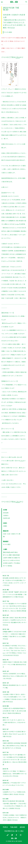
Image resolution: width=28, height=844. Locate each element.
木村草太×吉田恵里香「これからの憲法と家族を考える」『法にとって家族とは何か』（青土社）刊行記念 (15, 676)
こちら (18, 57)
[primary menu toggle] (2, 2)
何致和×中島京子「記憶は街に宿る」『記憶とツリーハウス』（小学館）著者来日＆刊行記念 (14, 664)
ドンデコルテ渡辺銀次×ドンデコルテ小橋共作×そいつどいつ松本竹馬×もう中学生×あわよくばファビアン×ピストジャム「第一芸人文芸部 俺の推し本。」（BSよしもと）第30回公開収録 (15, 607)
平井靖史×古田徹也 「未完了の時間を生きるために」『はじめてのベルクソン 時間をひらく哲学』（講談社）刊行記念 (15, 817)
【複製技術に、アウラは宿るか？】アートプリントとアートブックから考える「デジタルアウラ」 (14, 784)
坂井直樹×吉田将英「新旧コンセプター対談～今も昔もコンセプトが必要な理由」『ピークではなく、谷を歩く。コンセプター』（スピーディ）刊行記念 (14, 581)
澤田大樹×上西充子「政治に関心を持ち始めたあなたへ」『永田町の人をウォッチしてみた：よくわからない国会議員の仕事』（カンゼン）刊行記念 (15, 621)
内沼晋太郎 (6, 518)
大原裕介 (5, 515)
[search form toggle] (26, 2)
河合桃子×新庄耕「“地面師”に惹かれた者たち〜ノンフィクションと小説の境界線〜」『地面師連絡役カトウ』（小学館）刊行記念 (14, 594)
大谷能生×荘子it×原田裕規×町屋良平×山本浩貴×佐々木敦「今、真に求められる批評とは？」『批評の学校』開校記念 (14, 711)
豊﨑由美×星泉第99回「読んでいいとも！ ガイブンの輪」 (15, 686)
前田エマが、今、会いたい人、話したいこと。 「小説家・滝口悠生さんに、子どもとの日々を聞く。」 (14, 722)
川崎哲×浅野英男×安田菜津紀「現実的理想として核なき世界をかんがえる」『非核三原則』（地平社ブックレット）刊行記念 (15, 745)
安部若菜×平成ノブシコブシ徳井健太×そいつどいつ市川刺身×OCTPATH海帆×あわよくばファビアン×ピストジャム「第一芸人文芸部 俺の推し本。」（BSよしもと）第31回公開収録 (15, 759)
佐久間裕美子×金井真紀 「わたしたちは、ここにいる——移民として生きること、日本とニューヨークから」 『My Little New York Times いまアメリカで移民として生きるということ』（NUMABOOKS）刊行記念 (14, 650)
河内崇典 (5, 512)
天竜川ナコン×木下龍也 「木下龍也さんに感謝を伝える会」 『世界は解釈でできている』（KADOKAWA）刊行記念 (15, 774)
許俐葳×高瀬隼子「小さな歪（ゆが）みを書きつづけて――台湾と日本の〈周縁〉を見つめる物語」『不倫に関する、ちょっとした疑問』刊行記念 (14, 635)
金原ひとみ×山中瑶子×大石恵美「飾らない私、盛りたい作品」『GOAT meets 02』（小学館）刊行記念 (14, 734)
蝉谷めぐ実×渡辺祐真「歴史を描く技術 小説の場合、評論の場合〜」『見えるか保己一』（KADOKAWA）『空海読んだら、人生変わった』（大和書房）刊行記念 (14, 804)
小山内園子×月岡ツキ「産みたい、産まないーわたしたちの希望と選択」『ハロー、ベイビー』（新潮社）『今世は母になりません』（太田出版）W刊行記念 (14, 698)
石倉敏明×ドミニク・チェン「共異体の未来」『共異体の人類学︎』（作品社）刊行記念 (14, 793)
